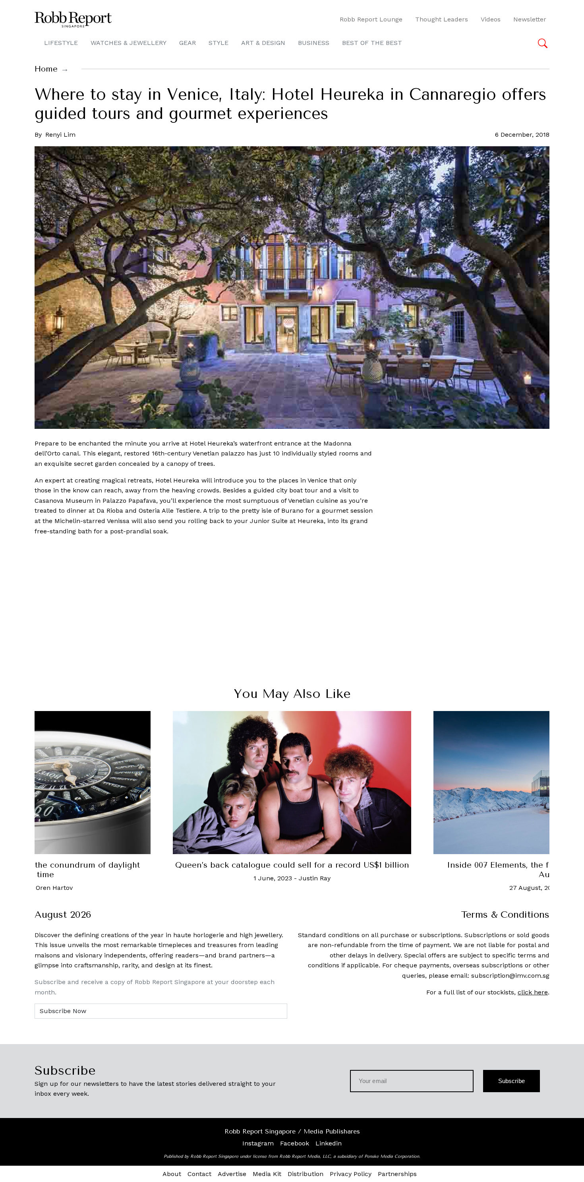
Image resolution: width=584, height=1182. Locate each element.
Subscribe (511, 1080)
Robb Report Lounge (371, 19)
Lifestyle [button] (61, 43)
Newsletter (529, 19)
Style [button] (218, 43)
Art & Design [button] (263, 43)
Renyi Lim (60, 134)
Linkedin (328, 1143)
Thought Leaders (441, 19)
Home (46, 69)
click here (533, 992)
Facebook (294, 1143)
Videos (491, 19)
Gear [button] (187, 43)
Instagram (258, 1143)
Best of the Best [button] (372, 43)
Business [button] (313, 43)
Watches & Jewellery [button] (128, 43)
